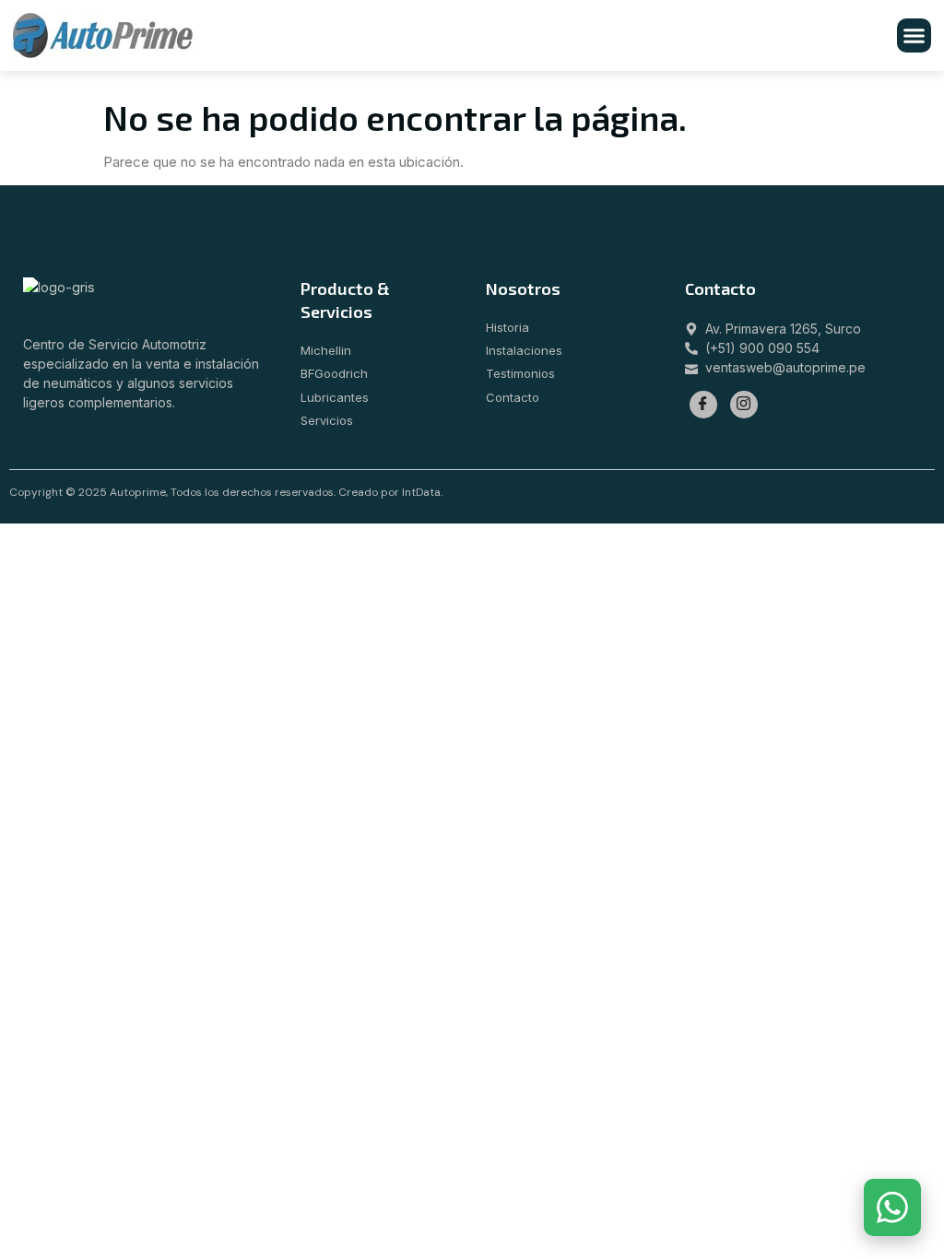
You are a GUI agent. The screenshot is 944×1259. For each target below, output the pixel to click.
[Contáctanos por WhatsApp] (892, 1207)
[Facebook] (703, 404)
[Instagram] (744, 404)
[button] (914, 35)
